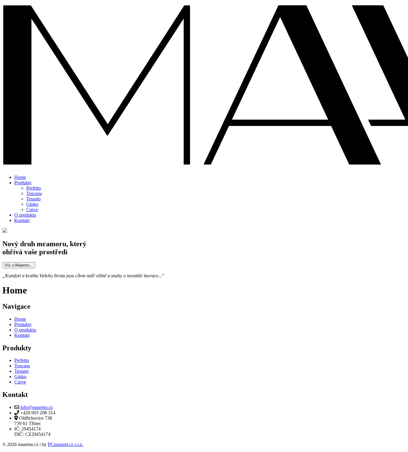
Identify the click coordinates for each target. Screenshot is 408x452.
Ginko (32, 204)
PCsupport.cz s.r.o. (65, 444)
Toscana (34, 193)
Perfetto (33, 188)
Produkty (23, 182)
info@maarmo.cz (36, 407)
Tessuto (33, 198)
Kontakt (22, 220)
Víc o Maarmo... (19, 265)
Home (20, 177)
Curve (32, 209)
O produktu (25, 214)
